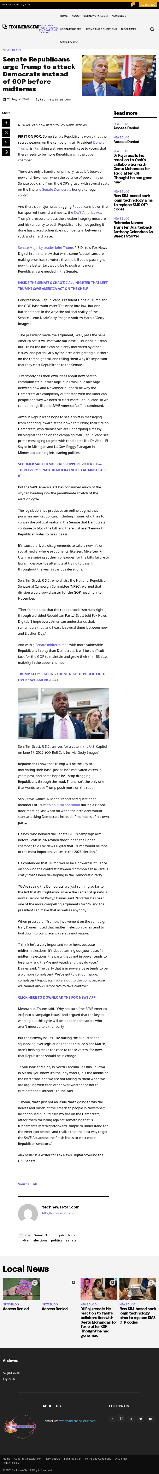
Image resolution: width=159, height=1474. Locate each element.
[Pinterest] (6, 142)
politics (56, 1240)
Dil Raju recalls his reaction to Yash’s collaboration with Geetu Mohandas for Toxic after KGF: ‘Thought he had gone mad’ (132, 169)
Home (6, 1458)
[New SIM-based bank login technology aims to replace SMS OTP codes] (137, 1289)
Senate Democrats (56, 189)
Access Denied (126, 128)
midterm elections (33, 1240)
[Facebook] (6, 123)
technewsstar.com (55, 99)
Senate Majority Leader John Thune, (46, 247)
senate (71, 1240)
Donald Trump (44, 1235)
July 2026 (9, 1379)
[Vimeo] (140, 1419)
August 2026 (11, 1373)
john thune (67, 1235)
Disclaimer (121, 1458)
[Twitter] (6, 133)
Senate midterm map (52, 645)
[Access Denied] (21, 1289)
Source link (27, 1184)
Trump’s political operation (59, 805)
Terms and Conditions (98, 1458)
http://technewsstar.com (58, 1213)
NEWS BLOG (12, 50)
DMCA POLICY (11, 1463)
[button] (152, 29)
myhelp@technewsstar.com (77, 1421)
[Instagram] (121, 1418)
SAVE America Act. (88, 212)
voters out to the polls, (73, 980)
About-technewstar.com (28, 1458)
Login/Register (72, 1458)
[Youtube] (150, 1419)
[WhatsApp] (6, 152)
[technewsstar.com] (28, 1214)
